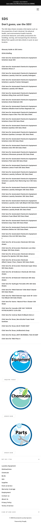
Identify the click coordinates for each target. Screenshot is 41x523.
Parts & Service (7, 486)
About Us (5, 499)
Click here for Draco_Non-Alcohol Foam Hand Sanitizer (18, 320)
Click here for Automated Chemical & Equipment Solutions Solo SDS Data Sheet (19, 140)
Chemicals (5, 473)
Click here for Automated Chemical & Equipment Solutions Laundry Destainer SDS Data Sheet (19, 195)
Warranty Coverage (8, 489)
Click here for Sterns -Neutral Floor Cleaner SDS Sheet (19, 303)
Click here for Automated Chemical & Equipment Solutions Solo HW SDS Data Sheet (19, 146)
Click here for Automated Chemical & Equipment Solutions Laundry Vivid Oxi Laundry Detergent (19, 74)
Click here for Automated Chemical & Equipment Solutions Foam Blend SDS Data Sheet (19, 215)
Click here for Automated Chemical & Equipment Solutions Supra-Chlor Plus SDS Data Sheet (19, 113)
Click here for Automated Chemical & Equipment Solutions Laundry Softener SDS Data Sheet (19, 173)
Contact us (5, 496)
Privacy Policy (7, 502)
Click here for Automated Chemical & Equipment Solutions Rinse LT (19, 68)
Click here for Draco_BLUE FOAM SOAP (15, 326)
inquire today (10, 379)
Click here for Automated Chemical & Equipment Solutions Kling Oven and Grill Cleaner (19, 94)
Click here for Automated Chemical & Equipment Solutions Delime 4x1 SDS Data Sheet (19, 228)
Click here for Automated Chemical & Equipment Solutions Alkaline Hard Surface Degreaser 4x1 (19, 107)
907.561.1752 (7, 459)
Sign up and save (9, 512)
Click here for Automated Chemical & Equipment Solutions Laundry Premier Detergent (19, 81)
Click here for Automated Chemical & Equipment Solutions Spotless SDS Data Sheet (19, 127)
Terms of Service (7, 506)
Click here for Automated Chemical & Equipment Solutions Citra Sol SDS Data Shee (19, 235)
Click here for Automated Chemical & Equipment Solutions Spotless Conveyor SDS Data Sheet (19, 133)
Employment (6, 492)
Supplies (5, 482)
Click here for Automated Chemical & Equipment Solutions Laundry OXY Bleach (19, 87)
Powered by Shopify (20, 521)
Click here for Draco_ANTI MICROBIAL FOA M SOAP (20, 335)
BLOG (4, 476)
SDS (3, 479)
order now (8, 416)
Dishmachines (7, 469)
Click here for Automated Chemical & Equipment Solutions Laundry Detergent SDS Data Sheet (19, 188)
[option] (20, 3)
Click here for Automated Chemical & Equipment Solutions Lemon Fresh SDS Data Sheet (19, 166)
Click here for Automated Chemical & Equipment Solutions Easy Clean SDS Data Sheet (19, 222)
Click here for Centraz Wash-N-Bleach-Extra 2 (18, 315)
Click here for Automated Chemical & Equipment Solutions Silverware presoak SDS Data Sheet (19, 153)
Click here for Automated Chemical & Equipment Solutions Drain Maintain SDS (19, 101)
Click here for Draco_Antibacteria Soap (15, 330)
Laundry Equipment (9, 466)
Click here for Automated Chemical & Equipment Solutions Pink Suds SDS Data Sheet (19, 160)
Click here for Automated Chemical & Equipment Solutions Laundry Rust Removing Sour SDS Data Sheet (19, 181)
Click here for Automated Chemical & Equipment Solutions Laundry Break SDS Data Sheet (19, 208)
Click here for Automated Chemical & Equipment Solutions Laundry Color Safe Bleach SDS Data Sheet (20, 202)
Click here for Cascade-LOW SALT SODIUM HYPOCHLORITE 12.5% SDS (17, 309)
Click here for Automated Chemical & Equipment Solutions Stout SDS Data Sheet (19, 120)
